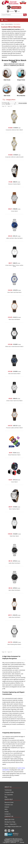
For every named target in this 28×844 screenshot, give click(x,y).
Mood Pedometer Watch (14, 454)
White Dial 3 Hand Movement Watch (14, 346)
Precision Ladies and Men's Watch (14, 427)
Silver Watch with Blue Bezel (14, 292)
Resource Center (9, 802)
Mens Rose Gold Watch (14, 319)
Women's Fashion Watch (14, 184)
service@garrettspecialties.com (13, 826)
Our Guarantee (9, 794)
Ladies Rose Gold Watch (14, 617)
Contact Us (16, 7)
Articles (7, 811)
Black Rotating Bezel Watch (14, 644)
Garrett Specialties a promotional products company (13, 840)
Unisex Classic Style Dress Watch (14, 400)
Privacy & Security (14, 841)
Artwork (7, 807)
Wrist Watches (17, 24)
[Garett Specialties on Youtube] (12, 830)
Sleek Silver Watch (14, 536)
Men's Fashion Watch (14, 509)
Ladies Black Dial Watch (14, 563)
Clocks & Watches (9, 24)
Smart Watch (14, 482)
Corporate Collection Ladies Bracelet (14, 157)
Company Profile (9, 792)
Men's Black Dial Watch (14, 590)
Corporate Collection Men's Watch (14, 130)
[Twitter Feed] (9, 830)
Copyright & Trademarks (9, 842)
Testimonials (8, 790)
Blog (6, 797)
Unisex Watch (14, 211)
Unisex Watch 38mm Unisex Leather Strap (14, 266)
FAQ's (6, 809)
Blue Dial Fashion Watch (14, 373)
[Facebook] (6, 830)
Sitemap (22, 842)
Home (2, 24)
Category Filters (10, 99)
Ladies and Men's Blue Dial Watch (14, 238)
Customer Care (9, 804)
